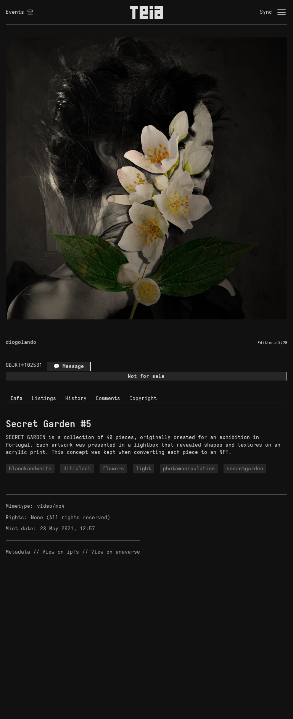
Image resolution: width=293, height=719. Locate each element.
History (76, 398)
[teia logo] (146, 12)
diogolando (21, 342)
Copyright (143, 398)
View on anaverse (115, 552)
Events (15, 12)
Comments (108, 398)
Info (16, 398)
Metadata (18, 552)
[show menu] (281, 12)
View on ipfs (60, 552)
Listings (44, 398)
